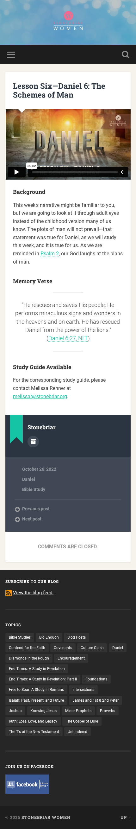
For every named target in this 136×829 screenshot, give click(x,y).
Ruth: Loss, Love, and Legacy (33, 721)
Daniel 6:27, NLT (68, 338)
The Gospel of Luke (82, 721)
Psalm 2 (49, 254)
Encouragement (71, 658)
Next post (31, 518)
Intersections (83, 689)
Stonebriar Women (46, 817)
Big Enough (49, 637)
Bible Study (33, 489)
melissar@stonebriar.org (40, 396)
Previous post (36, 508)
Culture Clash (92, 648)
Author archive (33, 441)
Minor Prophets (78, 711)
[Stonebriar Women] (68, 22)
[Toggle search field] (125, 54)
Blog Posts (76, 637)
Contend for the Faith (27, 648)
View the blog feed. (33, 593)
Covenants (63, 648)
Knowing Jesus (43, 711)
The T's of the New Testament (34, 732)
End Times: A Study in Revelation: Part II (43, 679)
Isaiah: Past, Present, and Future (36, 700)
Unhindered (77, 732)
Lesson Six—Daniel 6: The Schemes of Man (59, 90)
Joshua (15, 711)
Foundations (96, 679)
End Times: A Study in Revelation (37, 668)
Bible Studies (20, 637)
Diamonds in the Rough (29, 658)
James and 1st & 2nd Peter (95, 700)
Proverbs (107, 711)
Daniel (28, 479)
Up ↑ (126, 817)
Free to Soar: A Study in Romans (36, 689)
